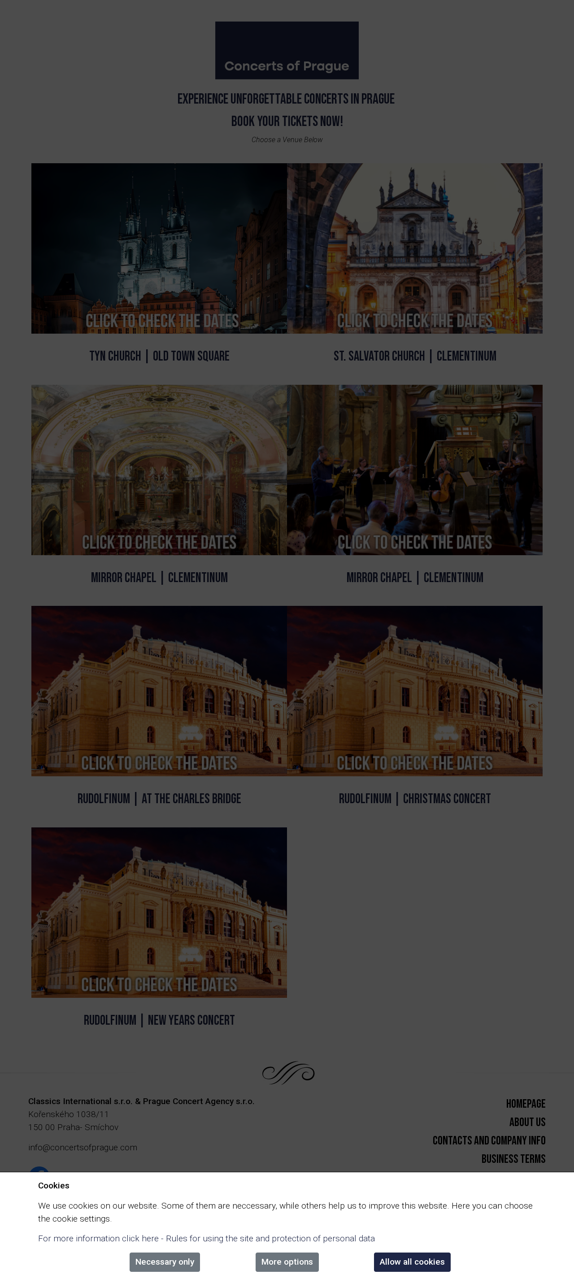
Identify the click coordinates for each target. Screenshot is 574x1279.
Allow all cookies (412, 1262)
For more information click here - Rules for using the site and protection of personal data (206, 1238)
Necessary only (164, 1262)
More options (287, 1262)
